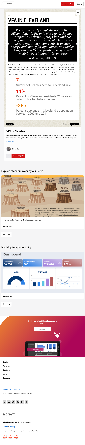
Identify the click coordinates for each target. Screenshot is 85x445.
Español (23, 393)
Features (6, 366)
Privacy (12, 427)
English (5, 393)
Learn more (42, 329)
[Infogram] (7, 4)
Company (6, 378)
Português (17, 393)
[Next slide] (9, 234)
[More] (78, 12)
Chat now (16, 389)
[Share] (8, 156)
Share (10, 124)
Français (29, 393)
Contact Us (7, 389)
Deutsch (10, 393)
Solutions (6, 370)
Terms (5, 427)
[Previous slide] (4, 234)
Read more (10, 142)
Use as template (67, 4)
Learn (5, 374)
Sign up (79, 4)
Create (5, 362)
